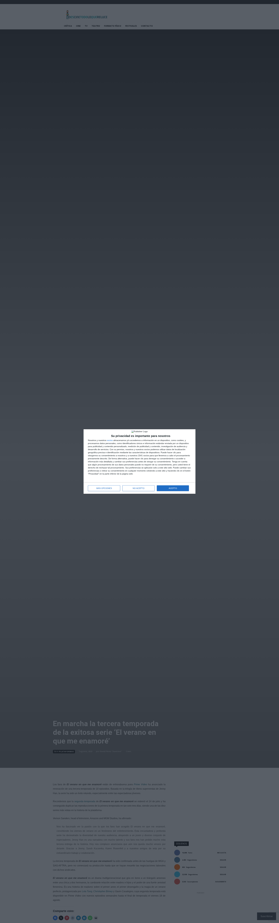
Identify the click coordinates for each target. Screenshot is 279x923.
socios (110, 440)
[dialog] (139, 461)
